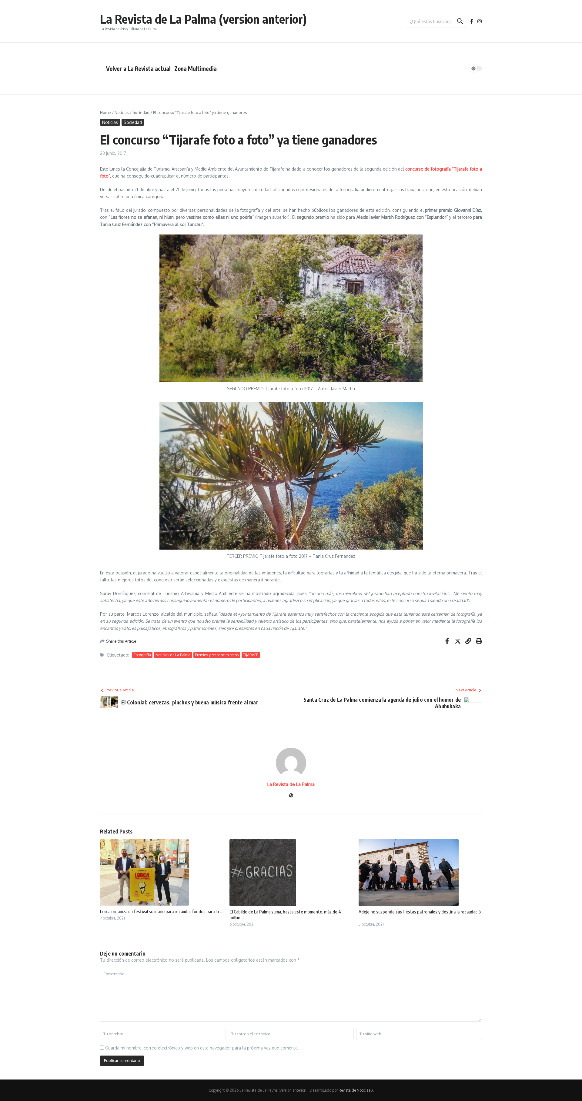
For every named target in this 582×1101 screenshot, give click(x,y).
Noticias (122, 112)
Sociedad (140, 112)
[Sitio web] (291, 795)
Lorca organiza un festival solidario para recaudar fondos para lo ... (161, 911)
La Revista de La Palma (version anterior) (203, 18)
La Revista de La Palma (291, 784)
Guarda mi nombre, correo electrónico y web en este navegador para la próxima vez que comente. (202, 1047)
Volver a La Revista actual (138, 68)
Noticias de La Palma (173, 655)
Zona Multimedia (195, 68)
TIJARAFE (250, 655)
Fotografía (142, 655)
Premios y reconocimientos (217, 655)
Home (105, 112)
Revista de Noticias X (356, 1090)
